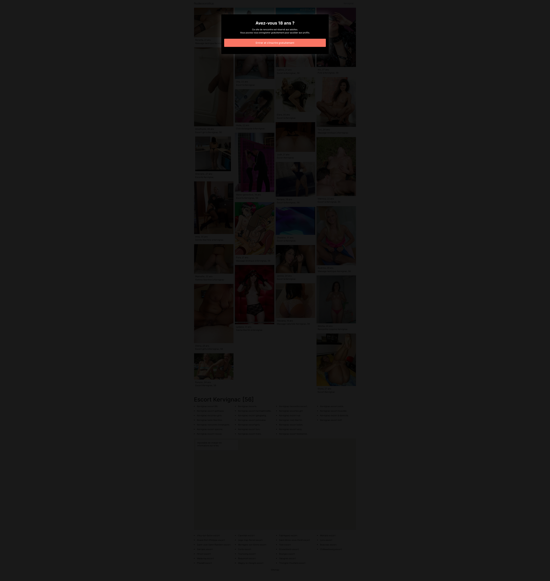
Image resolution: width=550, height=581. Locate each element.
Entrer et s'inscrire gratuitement (275, 42)
